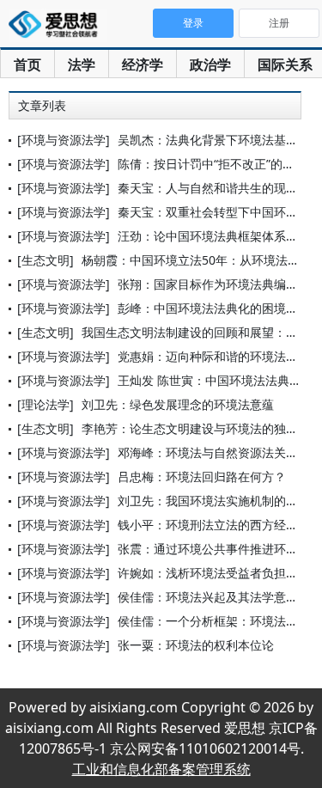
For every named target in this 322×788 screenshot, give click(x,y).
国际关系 (285, 64)
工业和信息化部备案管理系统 (161, 769)
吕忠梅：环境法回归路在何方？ (202, 476)
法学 (81, 64)
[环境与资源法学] (63, 139)
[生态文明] (45, 260)
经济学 (142, 64)
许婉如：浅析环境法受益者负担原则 (214, 573)
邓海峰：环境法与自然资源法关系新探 (220, 452)
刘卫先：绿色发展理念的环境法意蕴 (178, 404)
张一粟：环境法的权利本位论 (196, 645)
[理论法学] (45, 404)
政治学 (210, 64)
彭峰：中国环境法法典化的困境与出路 (220, 308)
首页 (27, 64)
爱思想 (58, 26)
